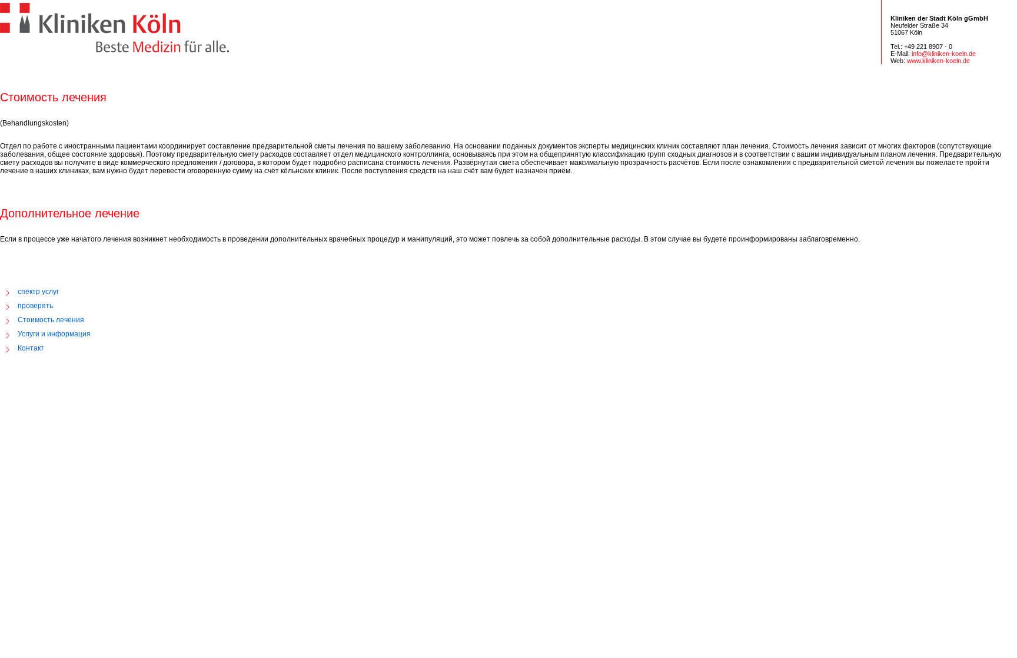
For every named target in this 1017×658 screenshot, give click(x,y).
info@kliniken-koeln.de (944, 53)
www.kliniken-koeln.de (938, 60)
